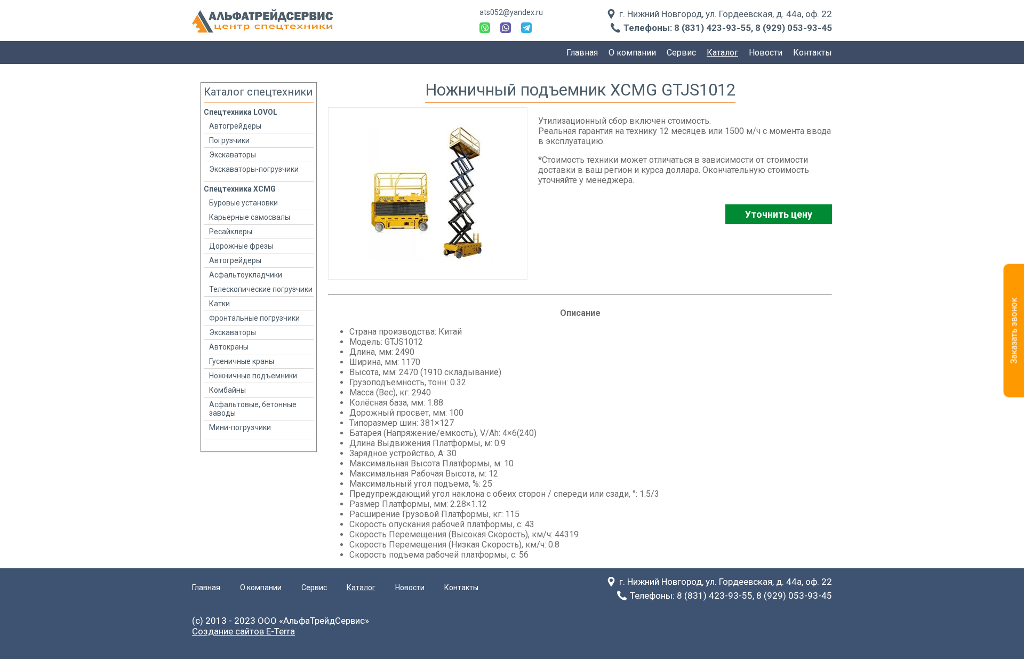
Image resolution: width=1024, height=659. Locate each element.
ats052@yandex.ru (511, 12)
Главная (582, 52)
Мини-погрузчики (240, 427)
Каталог (722, 52)
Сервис (681, 52)
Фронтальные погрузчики (254, 318)
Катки (219, 303)
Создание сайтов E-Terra (243, 631)
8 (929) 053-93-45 (793, 27)
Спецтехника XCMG (240, 189)
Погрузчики (229, 140)
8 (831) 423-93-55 (712, 27)
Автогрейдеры (235, 126)
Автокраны (229, 347)
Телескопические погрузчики (261, 289)
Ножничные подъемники (253, 375)
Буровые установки (243, 203)
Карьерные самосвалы (249, 217)
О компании (632, 52)
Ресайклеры (230, 231)
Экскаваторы (232, 154)
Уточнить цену (778, 214)
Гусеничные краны (241, 361)
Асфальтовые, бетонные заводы (253, 408)
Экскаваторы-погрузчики (254, 169)
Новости (765, 52)
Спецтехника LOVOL (240, 112)
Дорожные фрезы (241, 246)
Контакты (812, 52)
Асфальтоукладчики (245, 275)
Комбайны (227, 390)
